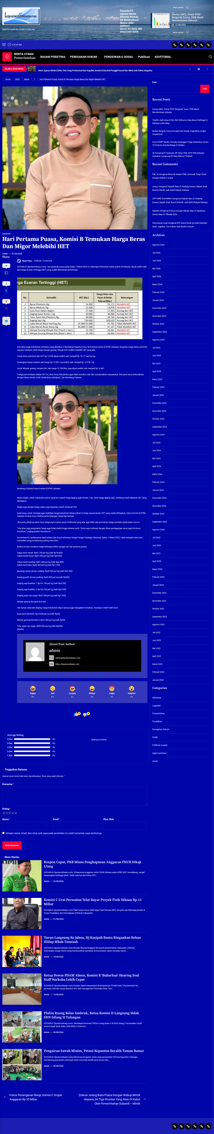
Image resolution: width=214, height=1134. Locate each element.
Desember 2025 (159, 308)
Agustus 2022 (158, 624)
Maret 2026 (157, 284)
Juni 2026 (156, 260)
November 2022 (159, 601)
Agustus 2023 (158, 529)
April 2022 (156, 656)
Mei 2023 (156, 553)
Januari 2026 (158, 300)
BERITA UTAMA (25, 56)
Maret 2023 (157, 569)
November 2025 (159, 316)
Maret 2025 (157, 379)
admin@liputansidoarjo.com (67, 658)
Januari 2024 (158, 490)
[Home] (7, 56)
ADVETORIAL (163, 56)
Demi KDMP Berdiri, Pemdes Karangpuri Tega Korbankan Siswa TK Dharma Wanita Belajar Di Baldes (180, 143)
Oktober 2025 (158, 324)
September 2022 (159, 616)
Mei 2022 (156, 648)
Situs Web (108, 819)
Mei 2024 (156, 458)
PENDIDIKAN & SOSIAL (118, 56)
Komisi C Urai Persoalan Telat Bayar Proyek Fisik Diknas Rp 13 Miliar (92, 902)
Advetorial (156, 698)
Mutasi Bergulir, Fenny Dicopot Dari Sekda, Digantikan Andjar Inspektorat (179, 133)
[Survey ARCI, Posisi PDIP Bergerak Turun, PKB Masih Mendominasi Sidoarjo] (160, 21)
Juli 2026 (156, 253)
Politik (155, 737)
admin (5, 254)
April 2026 (156, 276)
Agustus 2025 (158, 340)
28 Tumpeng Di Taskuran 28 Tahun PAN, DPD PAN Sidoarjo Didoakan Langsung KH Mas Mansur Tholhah (178, 154)
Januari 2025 (158, 395)
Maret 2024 (157, 474)
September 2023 (159, 522)
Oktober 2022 (158, 608)
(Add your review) (99, 739)
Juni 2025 (156, 355)
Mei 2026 (156, 268)
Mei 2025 (156, 363)
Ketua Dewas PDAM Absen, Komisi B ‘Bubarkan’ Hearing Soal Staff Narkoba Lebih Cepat (91, 977)
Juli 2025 (156, 348)
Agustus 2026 (158, 245)
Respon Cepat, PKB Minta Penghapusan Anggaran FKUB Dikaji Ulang (92, 864)
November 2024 (159, 411)
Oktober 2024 (158, 419)
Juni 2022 (156, 640)
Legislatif (6, 234)
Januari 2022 (158, 680)
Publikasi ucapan (159, 745)
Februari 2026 (158, 292)
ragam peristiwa (159, 753)
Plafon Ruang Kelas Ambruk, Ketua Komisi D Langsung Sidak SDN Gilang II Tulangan (91, 1015)
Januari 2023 (158, 585)
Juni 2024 (156, 450)
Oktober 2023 (158, 514)
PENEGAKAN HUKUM (83, 56)
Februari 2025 (158, 387)
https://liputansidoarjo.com (67, 664)
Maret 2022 (157, 664)
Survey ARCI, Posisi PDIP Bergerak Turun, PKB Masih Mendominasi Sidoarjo (188, 17)
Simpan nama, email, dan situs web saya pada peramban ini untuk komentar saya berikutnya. (54, 833)
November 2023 (159, 506)
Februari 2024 (158, 482)
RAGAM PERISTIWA (52, 56)
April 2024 (156, 466)
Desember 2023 (159, 498)
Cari (154, 82)
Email (56, 819)
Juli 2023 (156, 537)
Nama (6, 819)
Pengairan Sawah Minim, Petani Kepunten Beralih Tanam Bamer (94, 1051)
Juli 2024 (156, 442)
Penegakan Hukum (160, 729)
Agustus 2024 (158, 434)
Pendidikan (157, 721)
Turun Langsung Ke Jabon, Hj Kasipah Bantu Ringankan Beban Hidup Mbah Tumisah (92, 940)
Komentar (8, 784)
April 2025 (156, 371)
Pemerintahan (158, 713)
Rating (6, 808)
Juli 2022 (156, 632)
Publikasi (144, 56)
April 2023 (156, 561)
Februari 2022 (158, 672)
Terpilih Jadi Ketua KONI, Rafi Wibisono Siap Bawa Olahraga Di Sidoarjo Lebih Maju (180, 122)
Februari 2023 (158, 577)
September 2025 (159, 332)
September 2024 (159, 427)
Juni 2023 (156, 545)
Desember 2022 (159, 593)
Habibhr (155, 211)
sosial (155, 761)
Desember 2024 (159, 403)
